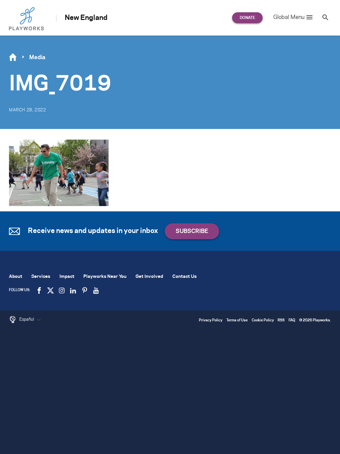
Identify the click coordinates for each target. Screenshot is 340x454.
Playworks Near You (105, 277)
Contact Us (184, 277)
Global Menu (288, 17)
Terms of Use (237, 320)
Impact (66, 277)
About (15, 277)
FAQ (292, 320)
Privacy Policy (210, 320)
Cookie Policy (263, 320)
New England (86, 18)
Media (37, 57)
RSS (281, 320)
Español (27, 319)
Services (40, 277)
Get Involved (149, 277)
